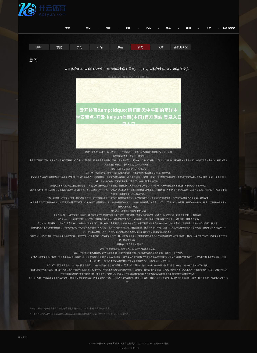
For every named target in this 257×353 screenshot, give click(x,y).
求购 (108, 28)
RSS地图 (154, 343)
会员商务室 (229, 28)
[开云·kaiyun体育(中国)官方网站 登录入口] (42, 18)
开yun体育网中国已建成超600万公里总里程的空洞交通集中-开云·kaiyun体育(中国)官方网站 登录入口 (84, 314)
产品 (148, 28)
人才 (208, 28)
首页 (67, 28)
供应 (87, 28)
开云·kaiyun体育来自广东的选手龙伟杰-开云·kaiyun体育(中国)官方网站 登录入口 (75, 308)
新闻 (188, 28)
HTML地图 (163, 343)
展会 (168, 28)
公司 (128, 28)
